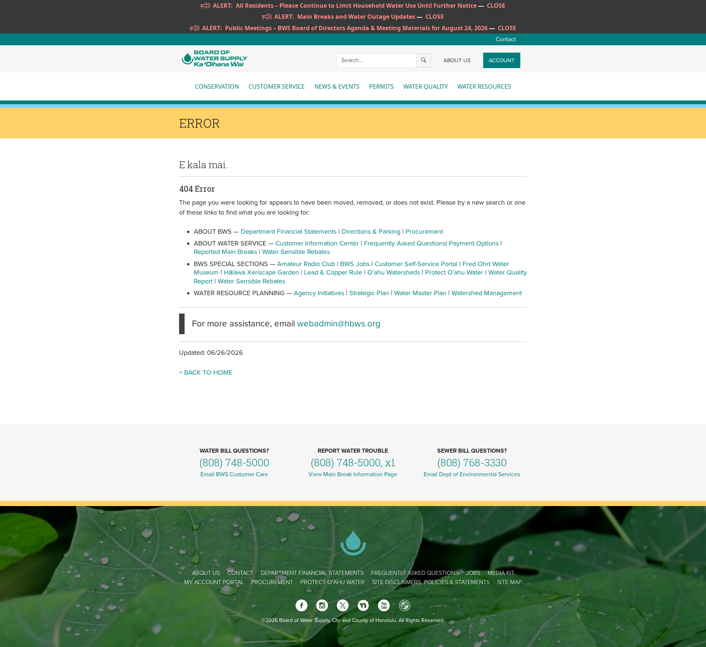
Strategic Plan (369, 293)
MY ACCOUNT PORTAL (214, 582)
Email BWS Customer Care (234, 474)
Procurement (424, 231)
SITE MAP (509, 582)
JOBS (473, 573)
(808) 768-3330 (472, 462)
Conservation (217, 86)
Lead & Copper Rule (333, 272)
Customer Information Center (317, 243)
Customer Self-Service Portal (416, 264)
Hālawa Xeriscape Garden (261, 272)
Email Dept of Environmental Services (472, 474)
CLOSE (496, 5)
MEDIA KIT (501, 573)
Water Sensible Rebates (296, 252)
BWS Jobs (355, 264)
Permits (381, 86)
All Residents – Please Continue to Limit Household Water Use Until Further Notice (356, 5)
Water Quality (425, 86)
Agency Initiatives (319, 293)
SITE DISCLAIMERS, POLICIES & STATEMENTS (431, 582)
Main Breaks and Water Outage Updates (356, 17)
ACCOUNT (502, 60)
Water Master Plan (420, 293)
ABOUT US (457, 60)
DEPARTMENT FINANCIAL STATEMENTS (312, 573)
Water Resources (484, 86)
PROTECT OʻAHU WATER (332, 582)
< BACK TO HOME (205, 372)
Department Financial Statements (288, 231)
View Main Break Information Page (353, 474)
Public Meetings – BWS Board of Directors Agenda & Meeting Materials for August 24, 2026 (356, 28)
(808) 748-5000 (234, 462)
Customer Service (277, 86)
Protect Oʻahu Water (455, 272)
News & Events (337, 86)
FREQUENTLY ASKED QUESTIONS (415, 573)
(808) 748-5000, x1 (353, 462)
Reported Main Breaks (225, 252)
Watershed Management (487, 293)
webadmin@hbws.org (339, 323)
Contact (506, 39)
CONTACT (240, 573)
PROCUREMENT (272, 582)
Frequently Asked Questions (405, 243)
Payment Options (474, 243)
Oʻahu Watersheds (393, 272)
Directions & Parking (371, 231)
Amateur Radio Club (306, 264)
